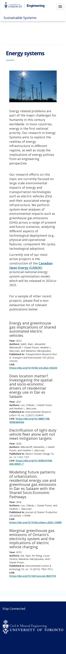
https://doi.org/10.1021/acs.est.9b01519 (32, 576)
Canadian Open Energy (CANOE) (31, 265)
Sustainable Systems (20, 17)
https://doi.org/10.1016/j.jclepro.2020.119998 (35, 522)
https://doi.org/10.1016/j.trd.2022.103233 (33, 367)
